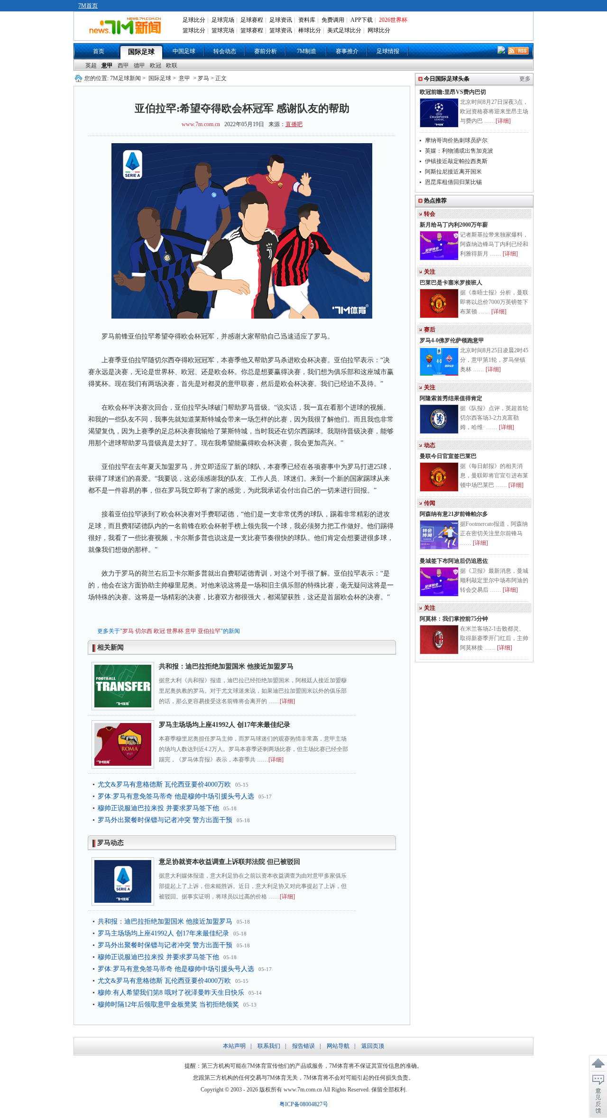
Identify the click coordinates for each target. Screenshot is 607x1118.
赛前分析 (265, 51)
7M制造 (306, 51)
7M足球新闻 (125, 78)
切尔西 (143, 631)
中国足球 (184, 51)
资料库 (306, 20)
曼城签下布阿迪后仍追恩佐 (454, 561)
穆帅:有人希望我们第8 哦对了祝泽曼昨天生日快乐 (171, 992)
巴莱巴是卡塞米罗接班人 (451, 282)
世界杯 (175, 631)
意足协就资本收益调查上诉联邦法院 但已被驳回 (229, 861)
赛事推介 (347, 51)
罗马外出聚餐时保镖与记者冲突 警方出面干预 (165, 820)
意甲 (107, 65)
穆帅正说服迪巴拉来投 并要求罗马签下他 (158, 808)
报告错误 (303, 1046)
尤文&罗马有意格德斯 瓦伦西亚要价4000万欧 (164, 784)
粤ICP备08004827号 (303, 1104)
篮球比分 (194, 30)
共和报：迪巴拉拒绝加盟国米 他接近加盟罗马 (226, 666)
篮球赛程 (251, 30)
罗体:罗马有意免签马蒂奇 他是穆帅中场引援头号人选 (176, 796)
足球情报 (388, 51)
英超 (91, 65)
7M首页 (88, 5)
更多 (525, 78)
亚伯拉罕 (209, 631)
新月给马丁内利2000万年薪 (454, 224)
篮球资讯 (280, 30)
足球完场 (223, 20)
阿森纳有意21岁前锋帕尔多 (454, 514)
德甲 (139, 65)
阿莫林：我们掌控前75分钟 (454, 618)
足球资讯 (280, 20)
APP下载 (361, 20)
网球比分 (379, 30)
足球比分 (194, 20)
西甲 (123, 65)
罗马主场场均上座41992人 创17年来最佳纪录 (224, 724)
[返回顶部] (598, 1063)
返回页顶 (372, 1046)
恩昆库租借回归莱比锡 (453, 182)
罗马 (128, 631)
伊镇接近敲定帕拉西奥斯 (456, 161)
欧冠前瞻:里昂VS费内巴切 (453, 92)
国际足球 (141, 51)
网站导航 (338, 1046)
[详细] (287, 701)
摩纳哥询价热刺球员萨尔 (456, 140)
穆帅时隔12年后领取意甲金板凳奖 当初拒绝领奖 (168, 1004)
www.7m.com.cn (201, 124)
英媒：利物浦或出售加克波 (459, 150)
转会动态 (224, 51)
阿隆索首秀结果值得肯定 (451, 398)
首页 (98, 51)
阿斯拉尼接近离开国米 (453, 171)
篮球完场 (223, 30)
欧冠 (155, 65)
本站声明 (234, 1046)
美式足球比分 (344, 30)
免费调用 (333, 20)
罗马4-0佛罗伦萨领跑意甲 (452, 340)
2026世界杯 (393, 20)
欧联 (171, 65)
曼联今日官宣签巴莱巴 (448, 456)
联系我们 (269, 1046)
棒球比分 (309, 30)
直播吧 (294, 124)
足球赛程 (251, 20)
